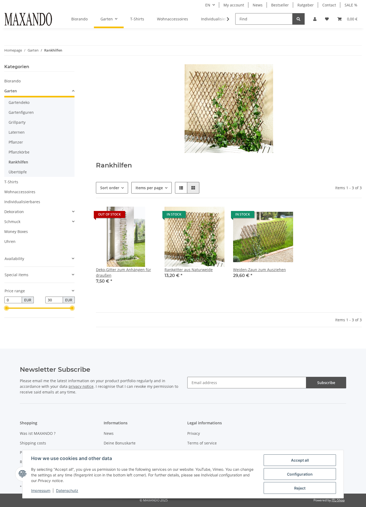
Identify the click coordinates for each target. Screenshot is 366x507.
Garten (10, 90)
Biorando (12, 80)
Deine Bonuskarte (120, 443)
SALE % (351, 5)
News (258, 5)
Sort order (109, 187)
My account (233, 5)
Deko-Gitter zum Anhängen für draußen (123, 272)
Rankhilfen (18, 162)
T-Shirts (11, 181)
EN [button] (207, 5)
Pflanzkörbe (19, 152)
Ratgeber (305, 5)
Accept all (300, 460)
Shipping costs (33, 443)
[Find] (298, 19)
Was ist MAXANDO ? (37, 433)
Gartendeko (19, 102)
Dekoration (14, 211)
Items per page (149, 187)
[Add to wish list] (147, 216)
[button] (315, 19)
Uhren (10, 241)
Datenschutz (67, 490)
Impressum (40, 490)
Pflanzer (16, 142)
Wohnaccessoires (19, 191)
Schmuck (12, 221)
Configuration (300, 474)
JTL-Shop (338, 500)
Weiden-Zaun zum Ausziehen (259, 269)
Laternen (17, 132)
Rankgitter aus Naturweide (189, 269)
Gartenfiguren (21, 112)
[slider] (6, 308)
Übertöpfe (18, 171)
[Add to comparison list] (133, 216)
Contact (329, 5)
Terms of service (202, 443)
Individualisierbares (22, 201)
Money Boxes (16, 231)
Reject (299, 488)
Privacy (193, 433)
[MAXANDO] (28, 19)
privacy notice (81, 386)
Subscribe (326, 382)
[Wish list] (327, 19)
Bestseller (280, 5)
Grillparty (17, 122)
